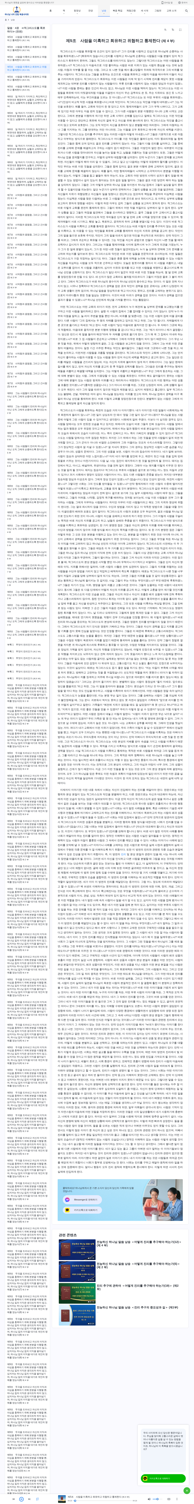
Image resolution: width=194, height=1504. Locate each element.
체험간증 (131, 10)
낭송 (104, 10)
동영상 (77, 10)
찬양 (90, 10)
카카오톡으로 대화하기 (160, 1478)
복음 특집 (117, 10)
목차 (61, 30)
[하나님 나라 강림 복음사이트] (17, 10)
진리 (123, 854)
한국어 (184, 2)
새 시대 (144, 10)
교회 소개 (171, 10)
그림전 (158, 10)
